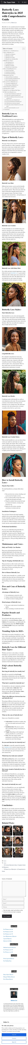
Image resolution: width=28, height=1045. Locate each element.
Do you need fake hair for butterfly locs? (14, 101)
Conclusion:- (7, 109)
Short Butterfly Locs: (10, 62)
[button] (19, 2)
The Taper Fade (9, 2)
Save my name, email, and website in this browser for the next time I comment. (13, 911)
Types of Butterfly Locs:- (9, 52)
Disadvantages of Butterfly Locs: (12, 85)
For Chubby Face (7, 961)
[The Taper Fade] (2, 2)
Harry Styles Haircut (8, 974)
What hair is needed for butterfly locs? (13, 95)
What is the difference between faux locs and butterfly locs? (14, 97)
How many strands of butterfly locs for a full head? (14, 105)
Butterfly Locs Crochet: (10, 57)
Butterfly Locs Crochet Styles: (11, 67)
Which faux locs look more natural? (13, 103)
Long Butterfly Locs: (10, 64)
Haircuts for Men (7, 941)
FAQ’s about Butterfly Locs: (10, 92)
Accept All (14, 1034)
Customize (14, 1038)
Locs (5, 861)
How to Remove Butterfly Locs (12, 80)
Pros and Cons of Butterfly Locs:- (11, 81)
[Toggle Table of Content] (22, 49)
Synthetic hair (8, 747)
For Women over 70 (8, 934)
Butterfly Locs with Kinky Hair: (12, 59)
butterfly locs (14, 273)
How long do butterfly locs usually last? (13, 93)
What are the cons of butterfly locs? (13, 100)
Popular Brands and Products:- (10, 86)
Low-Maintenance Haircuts (9, 936)
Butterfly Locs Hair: (10, 55)
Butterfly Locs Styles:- (8, 60)
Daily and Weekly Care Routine (12, 77)
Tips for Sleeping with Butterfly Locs (13, 78)
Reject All (14, 1042)
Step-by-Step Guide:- (10, 70)
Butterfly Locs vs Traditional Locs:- (11, 50)
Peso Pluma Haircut (8, 979)
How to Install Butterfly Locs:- (10, 68)
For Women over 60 (8, 931)
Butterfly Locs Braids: (10, 65)
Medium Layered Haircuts (9, 947)
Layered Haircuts (7, 938)
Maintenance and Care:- (9, 75)
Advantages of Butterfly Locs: (11, 83)
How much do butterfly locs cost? (12, 107)
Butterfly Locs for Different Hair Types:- (12, 90)
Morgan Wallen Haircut (9, 977)
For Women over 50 (8, 929)
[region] (14, 1034)
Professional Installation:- (11, 73)
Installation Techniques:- (10, 72)
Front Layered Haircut (8, 958)
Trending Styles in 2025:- (9, 88)
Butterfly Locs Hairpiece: (10, 54)
